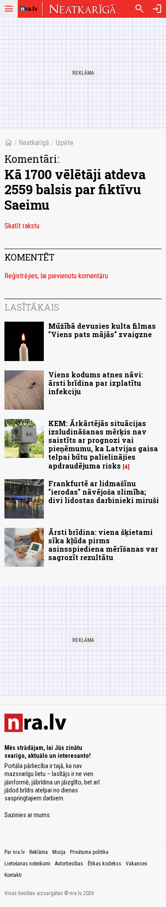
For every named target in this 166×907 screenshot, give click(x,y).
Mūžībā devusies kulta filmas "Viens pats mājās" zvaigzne (102, 330)
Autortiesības (69, 864)
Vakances (136, 864)
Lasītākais (31, 307)
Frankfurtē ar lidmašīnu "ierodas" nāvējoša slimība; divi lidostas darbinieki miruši (103, 492)
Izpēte (64, 142)
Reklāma (38, 852)
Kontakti (13, 875)
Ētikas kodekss (104, 864)
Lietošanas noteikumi (27, 864)
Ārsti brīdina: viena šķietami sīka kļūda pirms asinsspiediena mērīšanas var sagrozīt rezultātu (103, 544)
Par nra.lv (14, 852)
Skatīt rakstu (21, 226)
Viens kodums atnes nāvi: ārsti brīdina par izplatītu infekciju (95, 383)
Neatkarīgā (34, 142)
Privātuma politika (89, 852)
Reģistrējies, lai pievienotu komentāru (56, 276)
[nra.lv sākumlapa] (29, 9)
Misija (59, 852)
